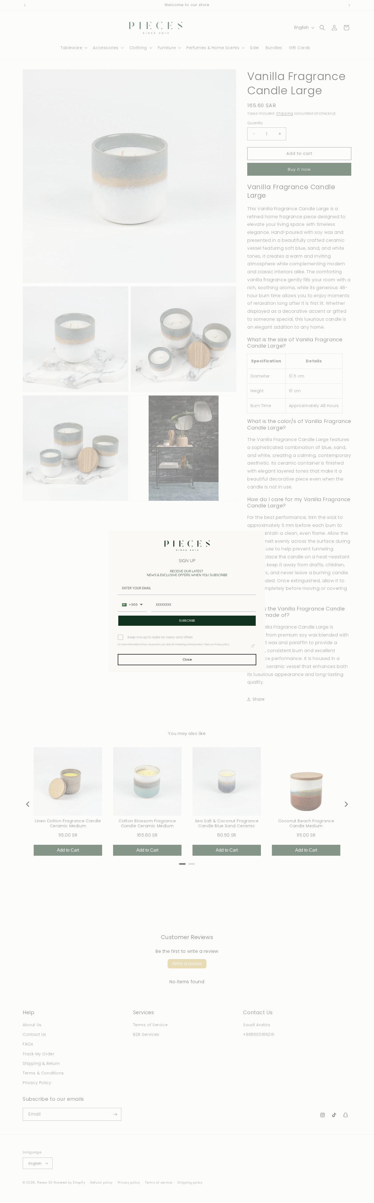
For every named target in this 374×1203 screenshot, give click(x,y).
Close (187, 659)
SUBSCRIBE (187, 620)
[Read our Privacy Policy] (253, 645)
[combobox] (132, 605)
